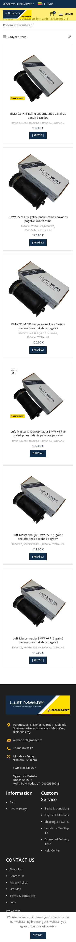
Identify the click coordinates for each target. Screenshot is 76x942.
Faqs (13, 902)
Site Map (15, 889)
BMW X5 (17, 123)
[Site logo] (17, 14)
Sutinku (38, 935)
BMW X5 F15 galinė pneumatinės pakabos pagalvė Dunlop (38, 115)
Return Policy (18, 809)
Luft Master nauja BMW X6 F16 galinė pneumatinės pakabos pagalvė (38, 640)
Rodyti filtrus (16, 37)
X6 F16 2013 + (32, 440)
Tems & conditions (57, 808)
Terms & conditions (22, 896)
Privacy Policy (18, 882)
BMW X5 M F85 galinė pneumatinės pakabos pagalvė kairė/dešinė (38, 219)
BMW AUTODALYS (53, 123)
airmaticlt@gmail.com (27, 740)
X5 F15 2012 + (32, 123)
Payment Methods (57, 815)
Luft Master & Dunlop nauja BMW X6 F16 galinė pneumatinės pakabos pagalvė (38, 433)
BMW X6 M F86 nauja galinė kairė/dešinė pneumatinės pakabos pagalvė (38, 326)
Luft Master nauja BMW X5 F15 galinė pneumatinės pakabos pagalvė (38, 537)
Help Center (52, 850)
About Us (16, 869)
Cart (12, 802)
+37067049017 (23, 748)
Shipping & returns (57, 822)
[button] (38, 135)
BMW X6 (23, 333)
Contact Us (17, 876)
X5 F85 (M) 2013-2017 (38, 230)
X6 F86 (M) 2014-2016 (43, 333)
